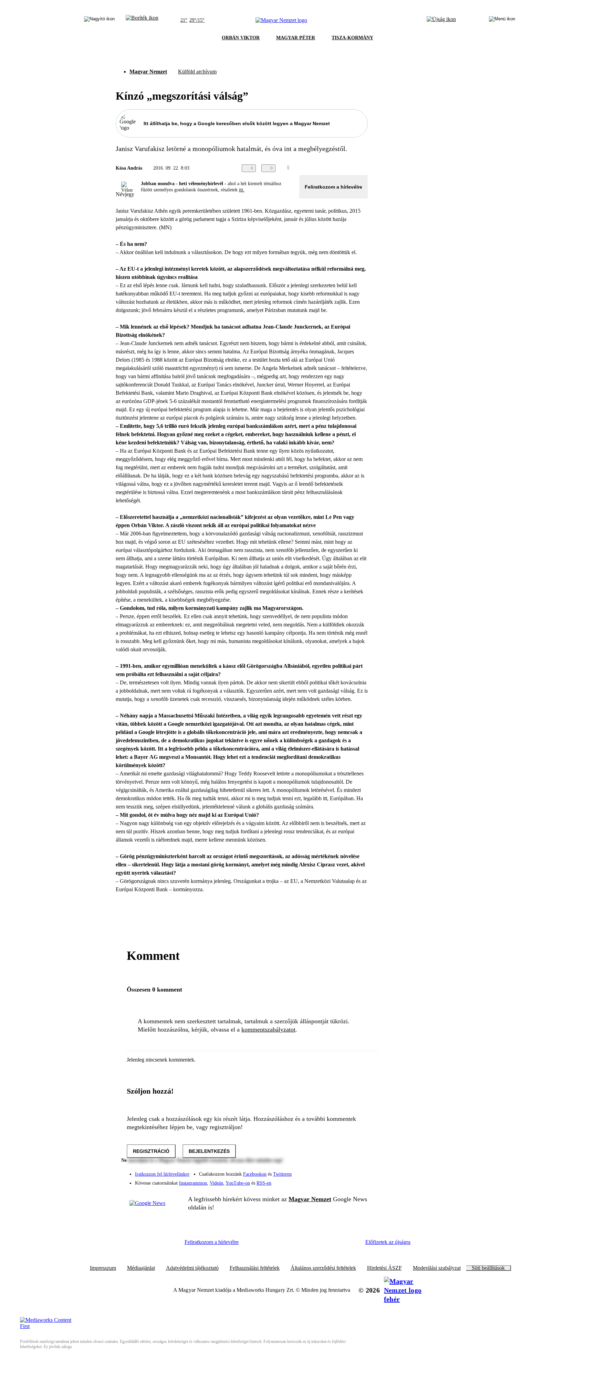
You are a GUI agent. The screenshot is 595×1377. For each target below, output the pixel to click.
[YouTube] (344, 1180)
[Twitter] (358, 1171)
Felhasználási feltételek (255, 1268)
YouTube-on (238, 1183)
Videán (216, 1183)
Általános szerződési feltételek (323, 1268)
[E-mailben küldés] (336, 168)
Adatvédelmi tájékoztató (192, 1268)
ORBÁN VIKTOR (241, 37)
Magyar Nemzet (148, 71)
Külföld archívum (197, 71)
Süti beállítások (488, 1268)
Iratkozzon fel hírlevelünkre (162, 1174)
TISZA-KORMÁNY (352, 37)
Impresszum (103, 1268)
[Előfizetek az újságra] (441, 20)
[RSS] (358, 1180)
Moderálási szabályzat (437, 1268)
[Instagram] (344, 1171)
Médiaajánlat (141, 1268)
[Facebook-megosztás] (363, 168)
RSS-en (264, 1183)
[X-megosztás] (350, 168)
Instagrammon (193, 1183)
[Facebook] (330, 1171)
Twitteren (282, 1174)
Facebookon (255, 1174)
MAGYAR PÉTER (295, 37)
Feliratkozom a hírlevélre (333, 187)
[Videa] (330, 1180)
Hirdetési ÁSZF (384, 1268)
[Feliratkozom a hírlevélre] (142, 20)
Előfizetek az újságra (387, 1242)
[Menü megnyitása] (502, 20)
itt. (241, 189)
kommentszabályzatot (268, 1029)
